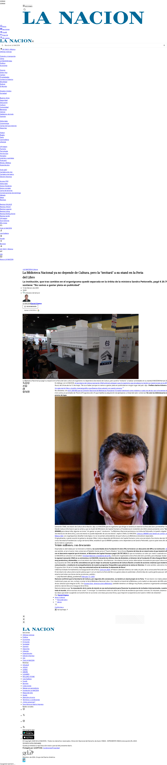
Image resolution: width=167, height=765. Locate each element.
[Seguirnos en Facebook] (24, 709)
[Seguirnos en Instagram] (24, 721)
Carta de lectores (6, 190)
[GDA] (28, 755)
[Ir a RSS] (24, 727)
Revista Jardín (5, 216)
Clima (2, 59)
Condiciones (47, 748)
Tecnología (4, 151)
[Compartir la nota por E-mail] (28, 392)
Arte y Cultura (60, 597)
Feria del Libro (62, 600)
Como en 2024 (105, 570)
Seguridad (4, 100)
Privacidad (56, 748)
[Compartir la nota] (24, 386)
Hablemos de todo (7, 114)
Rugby (2, 135)
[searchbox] (83, 45)
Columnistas (4, 123)
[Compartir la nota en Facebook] (24, 392)
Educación (4, 103)
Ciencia (2, 112)
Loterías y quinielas (7, 158)
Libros (59, 602)
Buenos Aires (5, 98)
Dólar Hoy (3, 72)
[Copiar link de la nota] (24, 389)
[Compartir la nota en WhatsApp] (26, 386)
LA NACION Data (6, 61)
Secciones (6, 29)
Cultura (2, 105)
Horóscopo (4, 153)
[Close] (24, 616)
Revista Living (5, 211)
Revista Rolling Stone (7, 214)
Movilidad (3, 82)
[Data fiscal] (24, 761)
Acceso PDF (4, 181)
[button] (83, 150)
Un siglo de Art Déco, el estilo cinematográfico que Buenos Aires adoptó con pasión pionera (88, 388)
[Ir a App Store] (28, 739)
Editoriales (4, 121)
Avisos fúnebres (6, 186)
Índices (2, 84)
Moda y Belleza (5, 163)
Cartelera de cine (6, 172)
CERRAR (2, 1)
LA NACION (27, 269)
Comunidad (4, 107)
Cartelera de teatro (7, 174)
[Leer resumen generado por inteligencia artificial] (24, 383)
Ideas (2, 197)
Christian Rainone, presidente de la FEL (97, 556)
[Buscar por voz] (164, 45)
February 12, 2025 (88, 577)
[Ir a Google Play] (28, 734)
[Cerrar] (33, 41)
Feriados (3, 156)
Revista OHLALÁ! (6, 204)
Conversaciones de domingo (10, 193)
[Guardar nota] (26, 383)
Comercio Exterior (6, 79)
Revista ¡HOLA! (5, 207)
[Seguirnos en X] (24, 715)
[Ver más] (56, 604)
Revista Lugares (6, 209)
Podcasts (3, 160)
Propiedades (4, 77)
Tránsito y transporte (7, 56)
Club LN (5, 35)
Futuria (2, 70)
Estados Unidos (5, 91)
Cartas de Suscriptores (8, 126)
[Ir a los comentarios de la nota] (28, 383)
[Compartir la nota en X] (26, 392)
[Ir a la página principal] (83, 24)
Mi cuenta (6, 38)
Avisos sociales (5, 188)
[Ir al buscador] (24, 9)
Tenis (2, 137)
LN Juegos (3, 147)
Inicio (4, 26)
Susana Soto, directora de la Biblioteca (98, 583)
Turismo (3, 149)
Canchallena (4, 140)
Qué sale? (3, 170)
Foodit (4, 32)
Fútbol (2, 133)
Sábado (3, 195)
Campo (2, 75)
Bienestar (3, 109)
